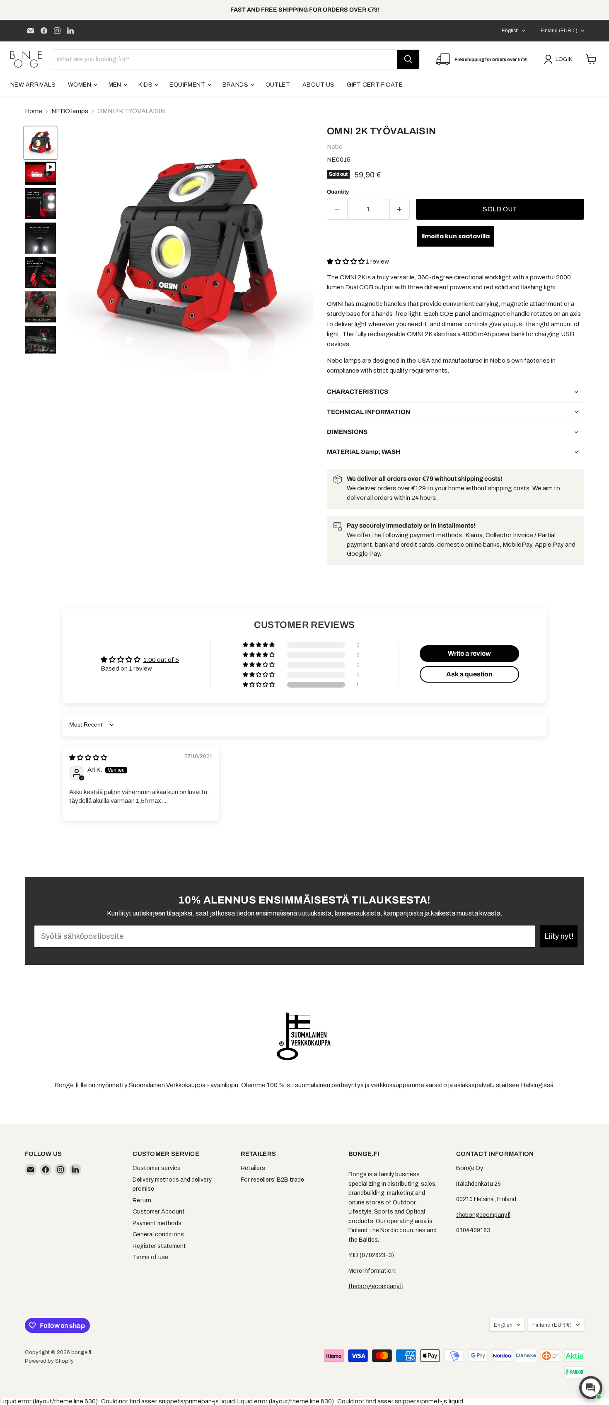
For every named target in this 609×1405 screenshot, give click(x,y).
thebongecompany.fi (375, 1286)
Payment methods (157, 1223)
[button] (346, 261)
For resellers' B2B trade (272, 1180)
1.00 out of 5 (161, 659)
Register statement (159, 1246)
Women (80, 85)
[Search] (408, 59)
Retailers (253, 1168)
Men (116, 85)
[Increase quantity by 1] (400, 209)
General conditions (158, 1234)
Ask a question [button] (469, 674)
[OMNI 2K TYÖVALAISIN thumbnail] (40, 173)
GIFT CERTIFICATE (375, 85)
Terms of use (150, 1257)
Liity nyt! (558, 936)
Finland (559, 31)
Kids (146, 85)
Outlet (278, 85)
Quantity (338, 192)
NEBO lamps (69, 111)
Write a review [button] (469, 653)
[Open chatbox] (590, 1387)
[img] (88, 757)
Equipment (187, 85)
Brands (236, 85)
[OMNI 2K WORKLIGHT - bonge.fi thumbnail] (40, 142)
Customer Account (159, 1212)
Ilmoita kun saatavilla (455, 236)
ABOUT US (318, 85)
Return (142, 1200)
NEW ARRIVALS (33, 85)
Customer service (157, 1168)
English (510, 31)
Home (33, 111)
